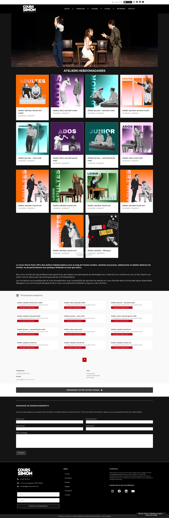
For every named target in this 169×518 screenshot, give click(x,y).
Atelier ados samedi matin (65, 110)
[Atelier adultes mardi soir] (32, 186)
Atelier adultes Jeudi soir (99, 205)
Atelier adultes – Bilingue (99, 250)
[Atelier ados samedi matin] (67, 91)
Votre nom (20, 419)
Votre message (21, 433)
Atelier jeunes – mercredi (29, 158)
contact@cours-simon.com (25, 379)
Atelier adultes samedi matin (135, 110)
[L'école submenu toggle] (73, 9)
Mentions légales (106, 516)
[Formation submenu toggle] (88, 9)
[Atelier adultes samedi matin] (136, 91)
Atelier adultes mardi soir (30, 205)
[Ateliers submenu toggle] (101, 9)
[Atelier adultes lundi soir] (136, 186)
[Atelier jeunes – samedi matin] (102, 91)
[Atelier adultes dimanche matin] (32, 91)
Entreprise (121, 8)
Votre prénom (92, 419)
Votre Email (21, 426)
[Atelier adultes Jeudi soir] (102, 186)
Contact (131, 8)
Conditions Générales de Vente (92, 516)
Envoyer (21, 453)
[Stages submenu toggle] (113, 9)
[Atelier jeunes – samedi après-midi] (102, 138)
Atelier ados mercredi (132, 158)
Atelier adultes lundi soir (133, 205)
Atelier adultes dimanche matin (29, 303)
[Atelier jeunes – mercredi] (32, 138)
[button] (134, 2)
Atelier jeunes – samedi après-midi (31, 329)
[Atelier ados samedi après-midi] (67, 138)
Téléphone (90, 426)
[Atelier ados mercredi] (136, 138)
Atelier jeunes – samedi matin (101, 110)
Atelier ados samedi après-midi (123, 316)
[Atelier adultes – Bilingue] (102, 231)
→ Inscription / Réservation (26, 307)
